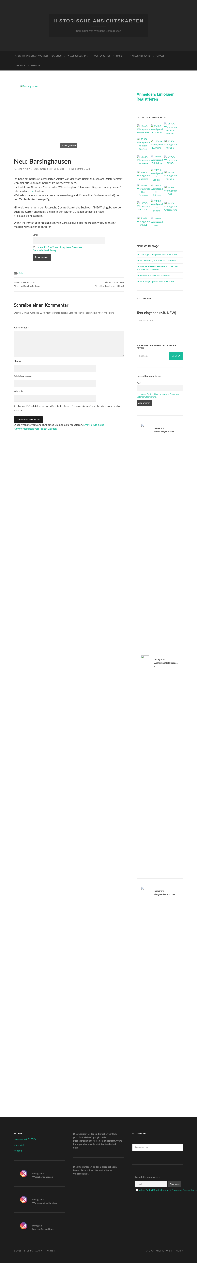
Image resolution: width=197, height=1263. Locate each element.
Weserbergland (76, 56)
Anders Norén (164, 1251)
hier (32, 191)
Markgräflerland (140, 56)
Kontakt (18, 1151)
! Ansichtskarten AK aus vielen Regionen (38, 56)
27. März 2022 (22, 169)
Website (18, 391)
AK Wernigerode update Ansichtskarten (157, 254)
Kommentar (21, 327)
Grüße (160, 56)
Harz (119, 56)
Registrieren (147, 99)
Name (17, 361)
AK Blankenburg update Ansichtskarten (156, 260)
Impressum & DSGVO (25, 1139)
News (34, 66)
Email (36, 235)
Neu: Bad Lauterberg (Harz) (109, 284)
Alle (21, 273)
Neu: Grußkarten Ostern (27, 284)
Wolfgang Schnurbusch (49, 169)
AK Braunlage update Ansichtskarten (155, 281)
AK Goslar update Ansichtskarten (153, 275)
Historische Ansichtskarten (99, 20)
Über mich (20, 66)
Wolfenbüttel (102, 56)
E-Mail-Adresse (23, 376)
